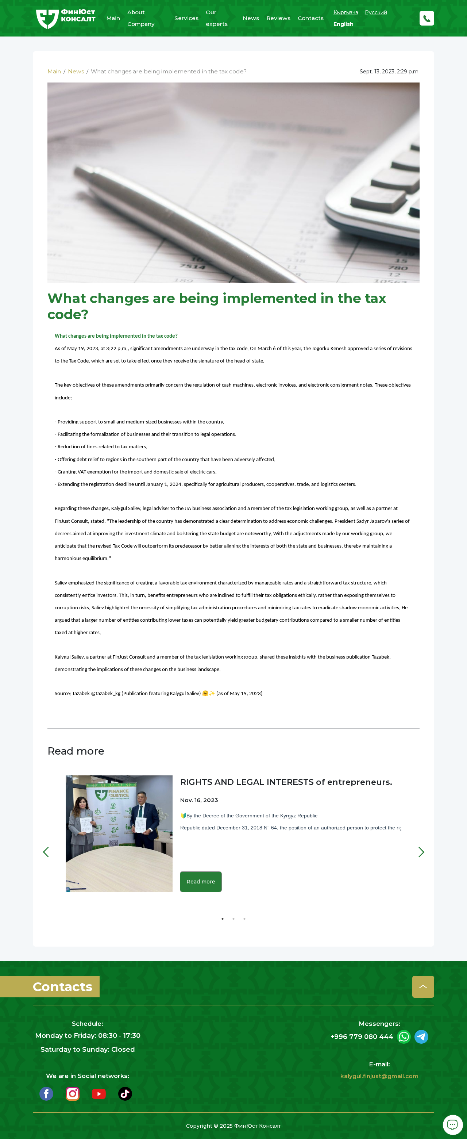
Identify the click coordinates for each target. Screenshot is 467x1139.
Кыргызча (345, 12)
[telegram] (421, 1037)
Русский (376, 12)
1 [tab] (222, 919)
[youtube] (99, 1093)
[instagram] (73, 1093)
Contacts (311, 18)
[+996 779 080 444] (427, 18)
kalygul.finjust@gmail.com (379, 1076)
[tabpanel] (233, 839)
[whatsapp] (404, 1037)
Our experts (217, 18)
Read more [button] (200, 881)
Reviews (278, 18)
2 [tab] (233, 919)
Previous (53, 841)
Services (186, 18)
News (251, 18)
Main (113, 18)
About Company (141, 18)
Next (414, 841)
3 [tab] (244, 919)
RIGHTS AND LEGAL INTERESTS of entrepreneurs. (286, 782)
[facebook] (46, 1093)
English (343, 24)
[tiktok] (125, 1093)
